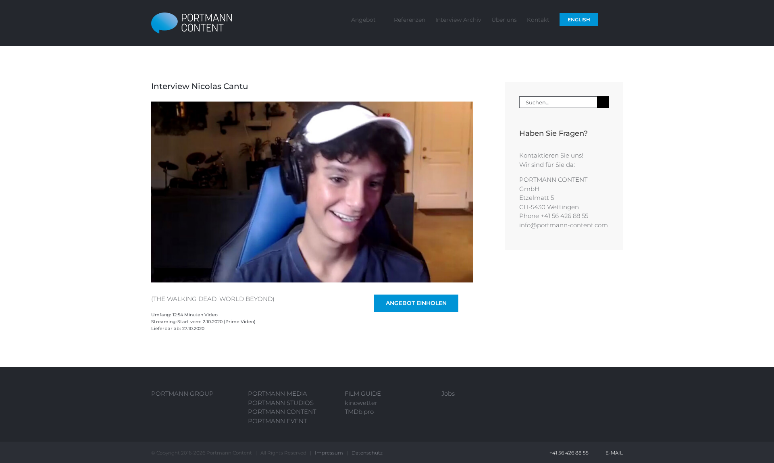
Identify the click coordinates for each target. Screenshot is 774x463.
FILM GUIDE (363, 393)
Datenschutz (367, 453)
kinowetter (361, 403)
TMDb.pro (359, 411)
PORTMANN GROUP (182, 393)
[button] (610, 19)
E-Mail (613, 453)
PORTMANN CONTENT (282, 411)
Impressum (329, 453)
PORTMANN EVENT (277, 421)
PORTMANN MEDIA (277, 393)
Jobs (448, 393)
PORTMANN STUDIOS (281, 403)
